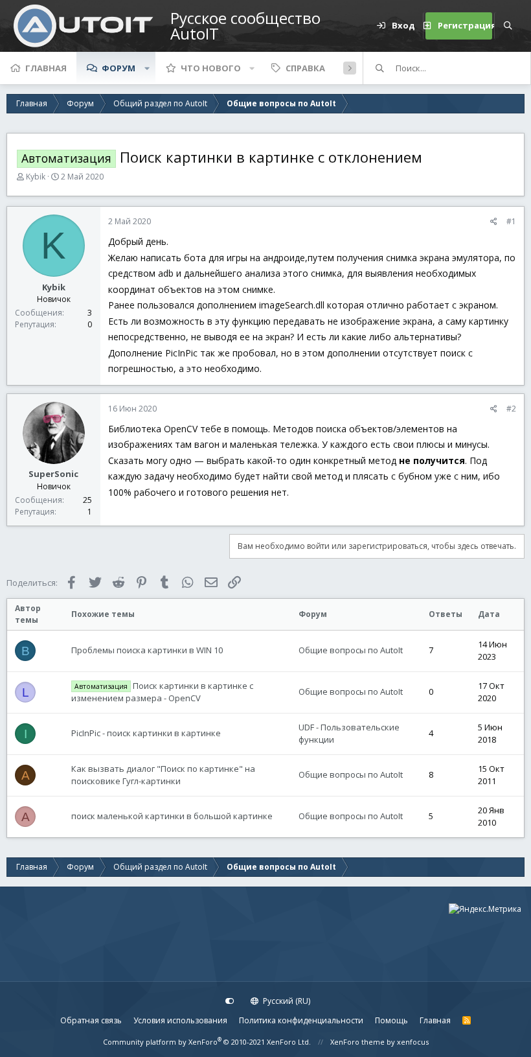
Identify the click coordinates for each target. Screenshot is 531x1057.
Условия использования (180, 1020)
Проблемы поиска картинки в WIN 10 (147, 650)
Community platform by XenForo (207, 1042)
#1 (511, 221)
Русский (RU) (285, 1000)
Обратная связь (91, 1020)
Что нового (211, 68)
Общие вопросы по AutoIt (351, 650)
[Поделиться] (494, 221)
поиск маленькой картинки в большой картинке (172, 816)
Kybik (35, 176)
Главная (46, 68)
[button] (147, 68)
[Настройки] (230, 1001)
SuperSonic (53, 474)
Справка (305, 68)
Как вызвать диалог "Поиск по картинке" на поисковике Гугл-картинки (163, 775)
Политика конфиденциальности (301, 1020)
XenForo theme (357, 1042)
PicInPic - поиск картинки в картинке (146, 733)
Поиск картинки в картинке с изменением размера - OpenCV (162, 692)
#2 (511, 408)
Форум (118, 68)
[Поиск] (507, 26)
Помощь (391, 1020)
